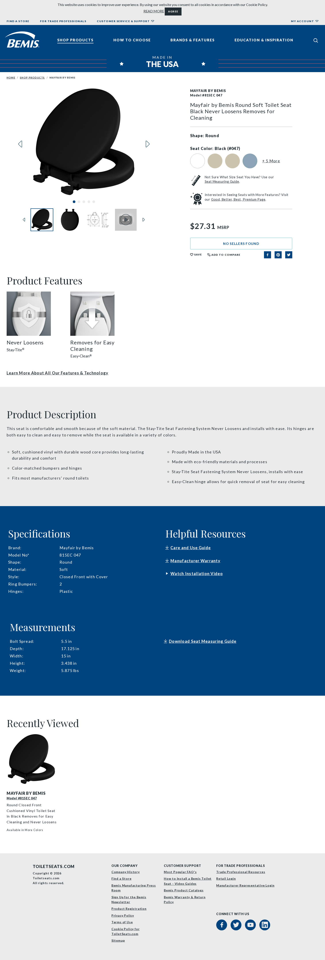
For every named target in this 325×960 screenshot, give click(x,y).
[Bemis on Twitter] (236, 925)
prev (20, 144)
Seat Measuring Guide (222, 181)
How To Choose (132, 40)
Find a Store (18, 21)
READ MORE (153, 11)
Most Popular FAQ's (180, 872)
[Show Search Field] (316, 40)
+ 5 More (271, 160)
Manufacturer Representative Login (245, 885)
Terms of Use (122, 922)
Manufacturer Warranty (195, 560)
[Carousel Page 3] (83, 201)
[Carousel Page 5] (93, 201)
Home (11, 77)
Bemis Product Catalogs (184, 890)
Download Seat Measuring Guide (202, 641)
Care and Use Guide (190, 547)
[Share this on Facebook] (267, 254)
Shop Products (75, 40)
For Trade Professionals (63, 21)
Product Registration (129, 908)
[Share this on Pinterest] (278, 254)
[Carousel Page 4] (89, 201)
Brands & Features (192, 40)
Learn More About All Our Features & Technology (58, 373)
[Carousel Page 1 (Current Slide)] (74, 201)
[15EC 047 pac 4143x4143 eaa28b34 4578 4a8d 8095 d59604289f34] (33, 759)
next (147, 144)
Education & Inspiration (264, 40)
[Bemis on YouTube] (250, 925)
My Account (302, 21)
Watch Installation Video (196, 573)
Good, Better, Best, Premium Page (238, 199)
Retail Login (226, 878)
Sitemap (118, 940)
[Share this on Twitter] (288, 254)
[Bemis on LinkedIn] (264, 925)
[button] (241, 244)
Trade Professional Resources (240, 872)
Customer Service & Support (123, 21)
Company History (125, 872)
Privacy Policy (122, 915)
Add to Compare (226, 254)
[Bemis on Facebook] (221, 925)
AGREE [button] (173, 11)
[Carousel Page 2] (79, 201)
